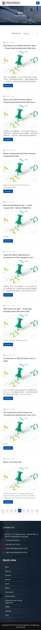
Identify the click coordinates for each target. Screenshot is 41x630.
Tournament (9, 592)
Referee (7, 588)
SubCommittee (10, 596)
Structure (8, 575)
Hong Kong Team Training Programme (13, 601)
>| (37, 510)
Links (7, 615)
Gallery (7, 607)
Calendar (8, 611)
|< (2, 511)
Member (8, 579)
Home (17, 16)
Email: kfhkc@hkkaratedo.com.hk (17, 548)
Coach (7, 584)
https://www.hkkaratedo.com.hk (16, 552)
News (24, 16)
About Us (8, 571)
